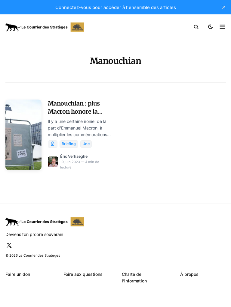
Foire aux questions (83, 274)
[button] (196, 27)
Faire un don (17, 274)
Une (86, 144)
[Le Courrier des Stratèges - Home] (60, 27)
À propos (189, 274)
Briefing (69, 144)
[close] (224, 7)
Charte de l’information (134, 277)
